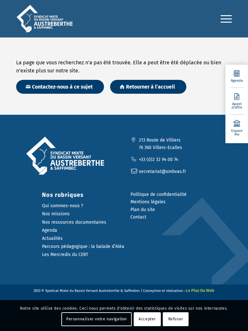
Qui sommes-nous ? (62, 205)
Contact (138, 217)
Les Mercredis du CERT (65, 254)
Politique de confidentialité (158, 194)
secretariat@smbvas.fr (162, 171)
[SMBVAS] (46, 18)
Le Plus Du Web (200, 290)
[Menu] (223, 18)
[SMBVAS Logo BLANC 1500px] (67, 156)
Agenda (49, 230)
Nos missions (56, 214)
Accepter (147, 319)
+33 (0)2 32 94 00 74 (158, 159)
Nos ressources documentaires (74, 222)
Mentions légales (148, 202)
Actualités (52, 238)
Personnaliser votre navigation (96, 319)
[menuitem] (223, 18)
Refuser (175, 319)
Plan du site (142, 209)
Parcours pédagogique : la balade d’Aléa (83, 246)
